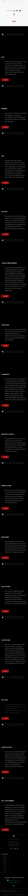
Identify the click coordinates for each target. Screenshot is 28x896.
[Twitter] (14, 10)
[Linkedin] (17, 10)
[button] (5, 79)
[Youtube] (20, 10)
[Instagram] (8, 10)
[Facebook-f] (11, 10)
